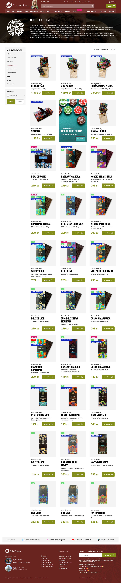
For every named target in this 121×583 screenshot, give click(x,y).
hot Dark (36, 512)
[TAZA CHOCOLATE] (73, 113)
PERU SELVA (66, 271)
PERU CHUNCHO (38, 176)
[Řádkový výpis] (114, 49)
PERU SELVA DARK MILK (72, 224)
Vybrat (11, 101)
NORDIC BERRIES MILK (101, 176)
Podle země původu (47, 564)
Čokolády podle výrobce (14, 50)
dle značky (10, 92)
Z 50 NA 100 (67, 85)
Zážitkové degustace (90, 11)
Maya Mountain (98, 415)
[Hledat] (92, 6)
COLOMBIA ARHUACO (100, 318)
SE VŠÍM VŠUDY (38, 85)
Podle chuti (44, 558)
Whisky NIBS (37, 271)
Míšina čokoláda (11, 72)
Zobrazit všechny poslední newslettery (88, 572)
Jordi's (9, 80)
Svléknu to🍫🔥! (84, 568)
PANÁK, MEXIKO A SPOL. (102, 85)
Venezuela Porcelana (102, 271)
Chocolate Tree (36, 83)
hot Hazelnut (98, 512)
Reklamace (62, 560)
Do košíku (47, 93)
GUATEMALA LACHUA (40, 224)
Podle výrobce (45, 560)
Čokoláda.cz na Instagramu (57, 540)
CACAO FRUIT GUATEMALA (37, 368)
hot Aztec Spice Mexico (69, 464)
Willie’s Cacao (11, 54)
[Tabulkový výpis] (111, 49)
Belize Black (37, 318)
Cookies (61, 566)
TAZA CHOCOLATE (66, 128)
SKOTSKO (35, 131)
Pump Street (11, 84)
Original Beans (11, 57)
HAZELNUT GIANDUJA (70, 176)
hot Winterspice (99, 462)
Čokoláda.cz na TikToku (107, 540)
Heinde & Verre (11, 69)
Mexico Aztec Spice (100, 224)
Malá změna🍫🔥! (84, 570)
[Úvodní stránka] (17, 5)
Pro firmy (103, 11)
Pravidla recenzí (64, 568)
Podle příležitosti (46, 562)
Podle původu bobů (47, 566)
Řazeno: (101, 49)
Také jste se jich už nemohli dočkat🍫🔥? (91, 566)
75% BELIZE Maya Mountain (69, 320)
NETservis (85, 578)
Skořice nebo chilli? (71, 131)
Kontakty (112, 11)
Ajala (8, 76)
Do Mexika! (80, 138)
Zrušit (20, 101)
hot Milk (65, 512)
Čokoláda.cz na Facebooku (32, 540)
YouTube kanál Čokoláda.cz (82, 540)
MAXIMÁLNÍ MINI (98, 131)
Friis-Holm (10, 61)
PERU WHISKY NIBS (40, 415)
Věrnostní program (65, 558)
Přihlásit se (108, 555)
